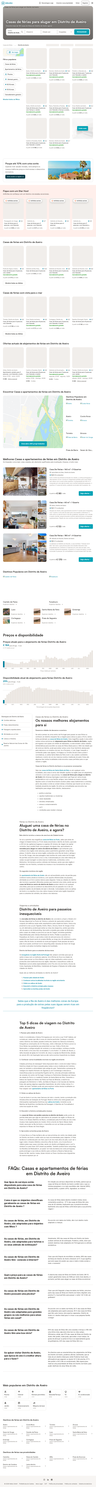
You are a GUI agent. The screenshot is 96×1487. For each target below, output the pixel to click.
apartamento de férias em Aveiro (33, 875)
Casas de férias (7, 45)
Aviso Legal (39, 1484)
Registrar (85, 3)
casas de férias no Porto (51, 839)
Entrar (77, 3)
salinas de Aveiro (54, 1102)
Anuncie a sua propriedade (64, 3)
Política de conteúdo (71, 1484)
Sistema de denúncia (85, 1484)
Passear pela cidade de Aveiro (33, 978)
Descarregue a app (47, 3)
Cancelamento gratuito (13, 94)
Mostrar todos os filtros (11, 99)
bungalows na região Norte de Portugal (35, 955)
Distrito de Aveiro (23, 45)
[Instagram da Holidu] (44, 1479)
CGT (45, 1484)
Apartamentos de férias (13, 69)
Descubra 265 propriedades (33, 444)
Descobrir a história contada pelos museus (38, 986)
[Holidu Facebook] (51, 1479)
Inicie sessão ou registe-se (15, 176)
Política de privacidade (56, 1484)
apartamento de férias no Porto (43, 1089)
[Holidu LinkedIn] (48, 1479)
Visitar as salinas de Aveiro (32, 983)
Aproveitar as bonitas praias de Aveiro (36, 989)
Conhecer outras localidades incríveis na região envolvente (44, 980)
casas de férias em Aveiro (59, 739)
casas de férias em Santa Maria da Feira (55, 770)
